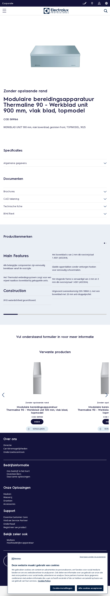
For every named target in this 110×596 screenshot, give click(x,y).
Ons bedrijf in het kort (18, 471)
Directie (7, 445)
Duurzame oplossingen (18, 476)
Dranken (7, 500)
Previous (3, 395)
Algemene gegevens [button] (15, 163)
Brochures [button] (9, 191)
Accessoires (9, 503)
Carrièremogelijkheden (15, 448)
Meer (37, 421)
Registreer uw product (14, 527)
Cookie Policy (44, 581)
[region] (57, 573)
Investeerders (14, 473)
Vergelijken (39, 429)
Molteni (11, 539)
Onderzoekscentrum (13, 452)
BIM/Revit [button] (8, 213)
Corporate (7, 3)
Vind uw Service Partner (15, 520)
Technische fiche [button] (12, 206)
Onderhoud (9, 523)
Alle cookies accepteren (90, 588)
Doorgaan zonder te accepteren (93, 557)
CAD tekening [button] (11, 198)
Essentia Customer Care (15, 517)
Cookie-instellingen (62, 588)
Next (106, 395)
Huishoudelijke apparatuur (20, 542)
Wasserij (7, 497)
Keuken (7, 493)
